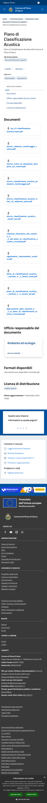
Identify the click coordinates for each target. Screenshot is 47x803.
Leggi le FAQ (5, 712)
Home (5, 18)
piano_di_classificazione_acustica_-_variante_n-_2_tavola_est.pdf (22, 292)
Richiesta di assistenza (9, 715)
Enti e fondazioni (7, 553)
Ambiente (5, 606)
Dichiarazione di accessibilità (12, 769)
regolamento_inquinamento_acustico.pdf (22, 257)
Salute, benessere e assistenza (12, 609)
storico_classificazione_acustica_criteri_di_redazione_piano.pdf (22, 200)
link (42, 790)
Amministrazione (16, 18)
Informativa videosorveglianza (12, 763)
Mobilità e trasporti (8, 589)
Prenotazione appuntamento (12, 706)
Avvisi (3, 630)
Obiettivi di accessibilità (10, 772)
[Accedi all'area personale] (38, 2)
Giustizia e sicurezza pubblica (12, 600)
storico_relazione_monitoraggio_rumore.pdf (22, 147)
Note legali (5, 766)
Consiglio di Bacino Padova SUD (13, 742)
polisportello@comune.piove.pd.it (13, 683)
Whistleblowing (7, 748)
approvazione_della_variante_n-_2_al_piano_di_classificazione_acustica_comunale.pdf (22, 311)
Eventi (3, 641)
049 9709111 (20, 686)
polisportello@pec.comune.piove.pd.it (15, 677)
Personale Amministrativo (11, 559)
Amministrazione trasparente (12, 727)
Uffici (3, 550)
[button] (23, 799)
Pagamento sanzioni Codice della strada (16, 754)
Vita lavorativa (6, 580)
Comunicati (5, 627)
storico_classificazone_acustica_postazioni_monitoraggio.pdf (22, 182)
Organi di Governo (8, 544)
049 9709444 (6, 692)
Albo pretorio (6, 736)
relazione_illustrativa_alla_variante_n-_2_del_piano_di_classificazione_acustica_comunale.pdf (22, 237)
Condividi (8, 69)
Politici (3, 556)
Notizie (4, 624)
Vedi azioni (19, 69)
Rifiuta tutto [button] (31, 794)
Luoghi (3, 644)
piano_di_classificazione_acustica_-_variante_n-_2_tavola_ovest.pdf (22, 275)
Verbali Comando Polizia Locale (12, 751)
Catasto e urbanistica (9, 586)
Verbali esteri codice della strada (13, 757)
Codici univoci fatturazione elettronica (15, 745)
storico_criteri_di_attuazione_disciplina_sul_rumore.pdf (22, 165)
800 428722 (27, 695)
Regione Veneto (9, 2)
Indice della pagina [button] (14, 86)
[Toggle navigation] (4, 9)
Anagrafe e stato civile (9, 574)
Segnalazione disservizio (10, 709)
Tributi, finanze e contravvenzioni (13, 603)
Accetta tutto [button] (16, 795)
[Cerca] (42, 9)
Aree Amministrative (9, 547)
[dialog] (23, 789)
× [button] (44, 777)
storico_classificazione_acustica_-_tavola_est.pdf (22, 217)
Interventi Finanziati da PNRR (12, 739)
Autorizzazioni (6, 612)
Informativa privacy (8, 760)
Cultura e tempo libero (9, 577)
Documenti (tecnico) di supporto (15, 21)
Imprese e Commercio (9, 583)
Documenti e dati (32, 18)
